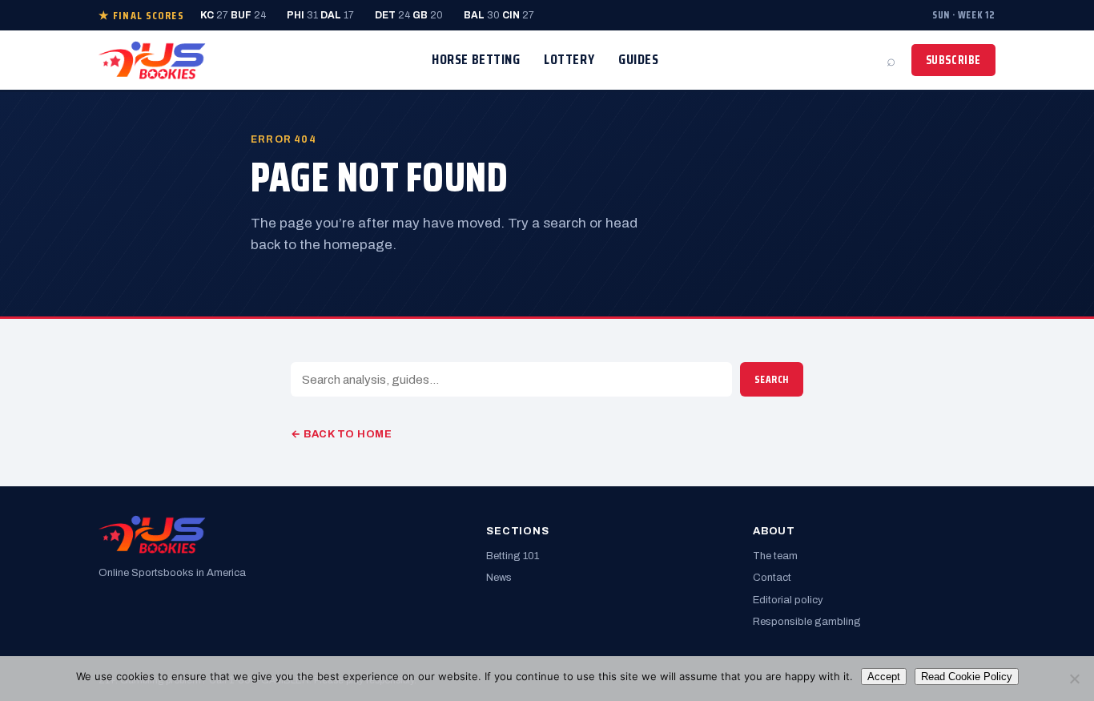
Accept (883, 677)
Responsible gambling (807, 621)
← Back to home (341, 434)
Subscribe (953, 60)
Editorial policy (788, 600)
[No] (1074, 679)
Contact (772, 577)
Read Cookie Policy (966, 677)
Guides (638, 59)
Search (771, 379)
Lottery (569, 59)
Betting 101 (512, 556)
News (499, 577)
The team (775, 556)
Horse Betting (476, 59)
